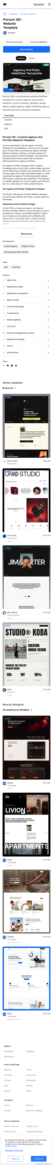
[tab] (26, 116)
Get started (39, 4)
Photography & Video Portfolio (16, 252)
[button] (49, 4)
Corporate (16, 267)
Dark (6, 267)
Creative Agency (10, 246)
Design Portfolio (27, 246)
